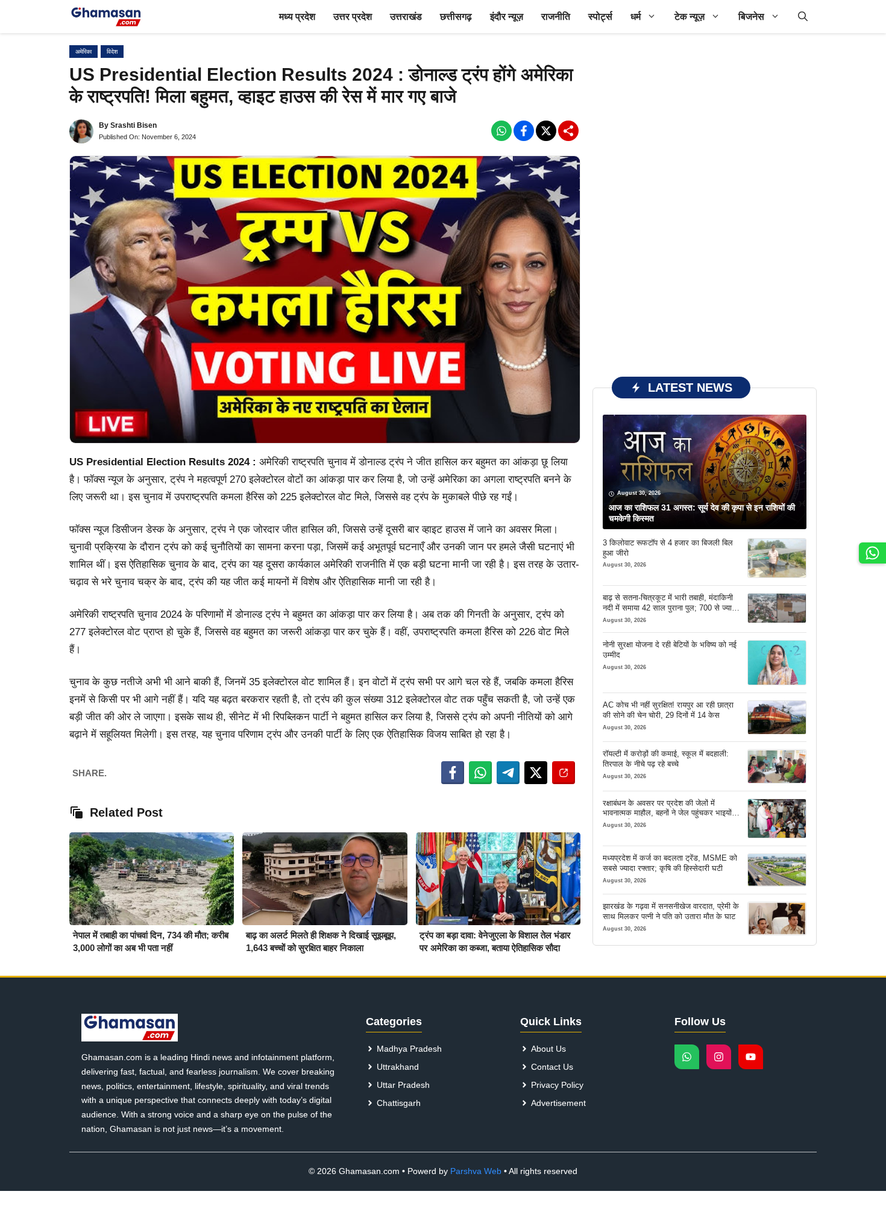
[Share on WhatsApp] (480, 772)
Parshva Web (475, 1171)
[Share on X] (535, 772)
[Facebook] (501, 131)
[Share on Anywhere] (563, 772)
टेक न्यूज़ (689, 16)
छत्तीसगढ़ (456, 16)
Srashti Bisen (133, 125)
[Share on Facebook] (452, 772)
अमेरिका (83, 51)
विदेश (112, 51)
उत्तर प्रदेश (352, 16)
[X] (546, 131)
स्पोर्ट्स (600, 16)
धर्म (635, 16)
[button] (803, 16)
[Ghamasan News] (106, 16)
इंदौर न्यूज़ (506, 16)
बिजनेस (751, 16)
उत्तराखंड (406, 16)
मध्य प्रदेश (297, 16)
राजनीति (555, 16)
